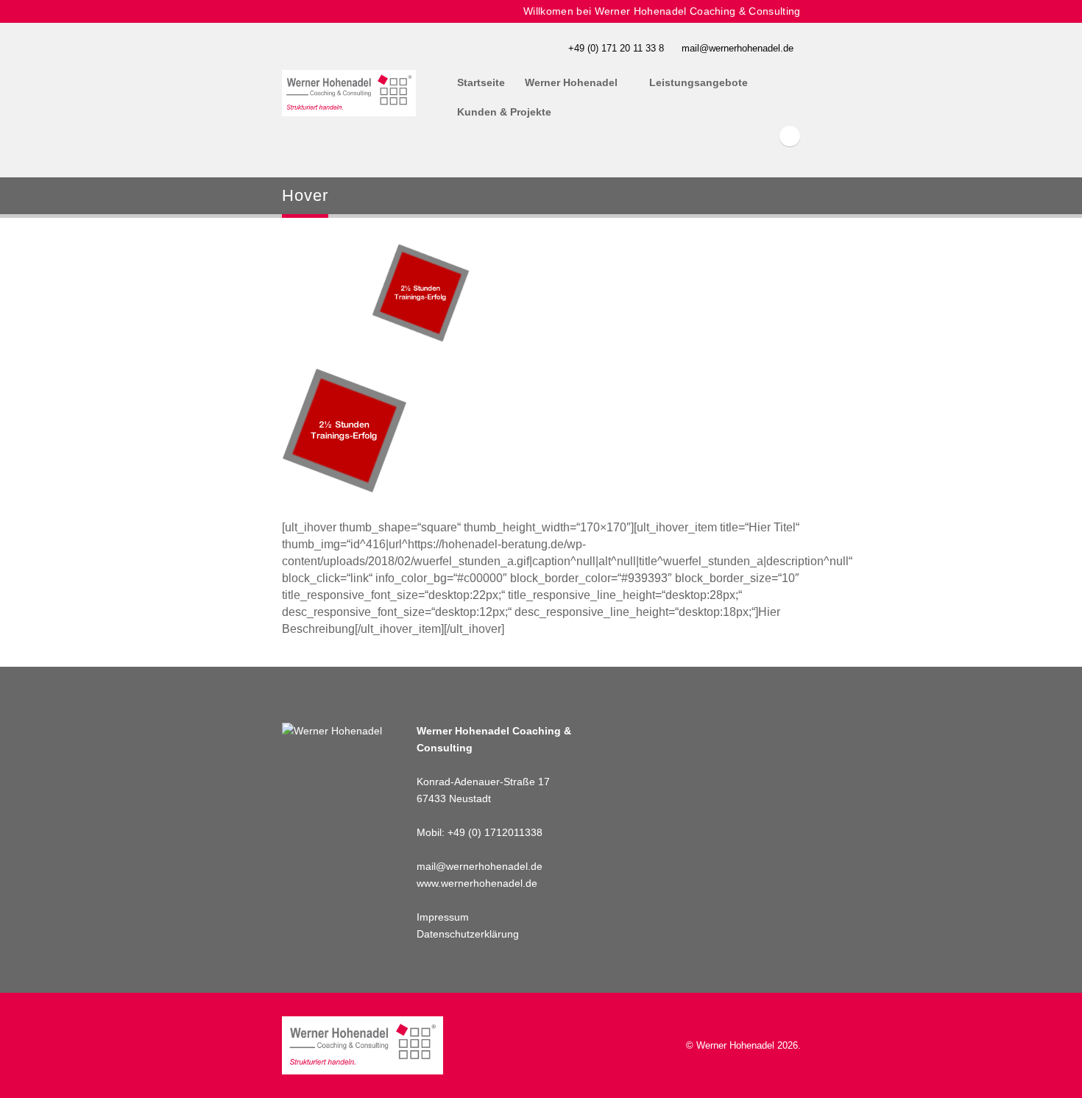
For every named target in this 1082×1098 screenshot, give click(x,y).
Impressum (443, 917)
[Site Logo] (349, 93)
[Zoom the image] (344, 376)
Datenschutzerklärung (468, 934)
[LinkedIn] (789, 136)
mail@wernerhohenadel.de (737, 48)
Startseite (481, 82)
